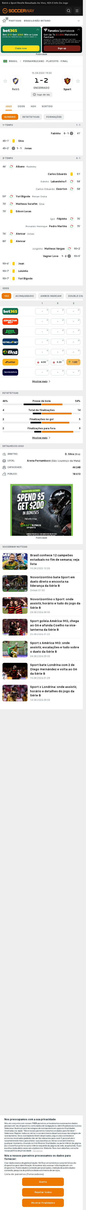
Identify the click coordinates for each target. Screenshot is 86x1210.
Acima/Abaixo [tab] (24, 296)
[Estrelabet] (10, 341)
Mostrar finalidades (43, 1202)
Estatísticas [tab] (30, 116)
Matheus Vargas (54, 248)
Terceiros (38, 1150)
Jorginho (37, 248)
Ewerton (61, 189)
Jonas (30, 233)
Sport (67, 89)
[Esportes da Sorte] (10, 372)
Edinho (44, 181)
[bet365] (10, 311)
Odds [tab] (21, 106)
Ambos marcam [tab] (50, 296)
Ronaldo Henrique (36, 226)
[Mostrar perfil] (15, 81)
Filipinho (62, 219)
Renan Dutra (39, 196)
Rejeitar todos (43, 1192)
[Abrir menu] (77, 10)
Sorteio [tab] (47, 106)
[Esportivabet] (10, 321)
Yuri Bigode (23, 196)
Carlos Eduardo (45, 189)
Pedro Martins (58, 226)
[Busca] (68, 10)
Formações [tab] (54, 116)
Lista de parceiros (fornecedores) (24, 1174)
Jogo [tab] (8, 106)
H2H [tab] (33, 106)
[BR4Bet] (10, 352)
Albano (20, 166)
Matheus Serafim (26, 204)
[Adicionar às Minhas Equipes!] (5, 81)
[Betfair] (10, 362)
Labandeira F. (59, 181)
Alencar (20, 233)
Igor (52, 219)
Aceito (43, 1181)
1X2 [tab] (6, 296)
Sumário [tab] (10, 116)
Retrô (15, 89)
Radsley (31, 166)
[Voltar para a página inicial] (21, 10)
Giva (41, 204)
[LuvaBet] (10, 331)
